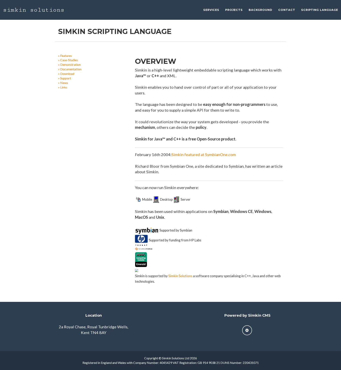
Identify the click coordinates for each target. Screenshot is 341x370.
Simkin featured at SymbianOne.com (203, 154)
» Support (64, 78)
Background (260, 10)
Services (211, 10)
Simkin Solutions (33, 9)
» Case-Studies (68, 60)
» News (63, 83)
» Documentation (69, 69)
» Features (65, 55)
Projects (234, 10)
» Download (66, 73)
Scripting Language (319, 10)
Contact (286, 10)
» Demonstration (69, 64)
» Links (62, 87)
